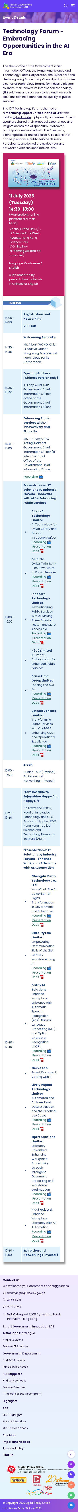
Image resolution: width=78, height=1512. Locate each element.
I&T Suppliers (12, 1374)
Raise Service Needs (15, 1367)
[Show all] (71, 1454)
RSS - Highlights (12, 1415)
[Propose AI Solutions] (71, 1464)
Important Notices (16, 1442)
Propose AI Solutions (15, 1346)
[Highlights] (71, 1495)
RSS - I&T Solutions (14, 1421)
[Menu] (73, 6)
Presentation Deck (41, 548)
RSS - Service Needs (15, 1428)
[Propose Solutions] (71, 1474)
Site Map (9, 1435)
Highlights (10, 1401)
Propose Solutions (14, 1387)
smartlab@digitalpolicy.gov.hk (26, 1293)
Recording (31, 477)
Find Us (8, 1455)
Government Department (22, 1353)
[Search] (65, 6)
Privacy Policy (13, 1448)
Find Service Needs (14, 1380)
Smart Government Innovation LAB (28, 1326)
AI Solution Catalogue (19, 1333)
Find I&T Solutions (14, 1360)
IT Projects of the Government (22, 1394)
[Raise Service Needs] (71, 1485)
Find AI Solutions (13, 1340)
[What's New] (71, 1505)
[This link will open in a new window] (39, 1469)
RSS (5, 1408)
